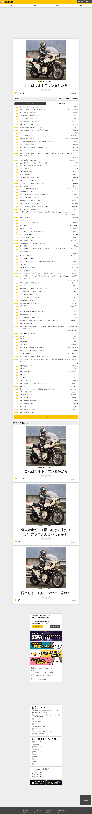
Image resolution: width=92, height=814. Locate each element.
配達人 (76, 246)
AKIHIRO (75, 234)
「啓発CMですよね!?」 (39, 733)
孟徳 (35, 751)
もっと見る (46, 417)
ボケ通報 (60, 98)
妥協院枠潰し (74, 231)
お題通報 (67, 98)
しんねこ (75, 270)
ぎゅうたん (75, 200)
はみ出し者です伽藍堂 (72, 138)
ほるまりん (75, 121)
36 (18, 541)
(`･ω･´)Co (75, 197)
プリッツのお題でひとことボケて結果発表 (42, 671)
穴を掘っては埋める (72, 330)
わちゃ (76, 209)
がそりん (75, 171)
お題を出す (57, 5)
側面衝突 (75, 253)
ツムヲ (76, 258)
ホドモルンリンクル (72, 386)
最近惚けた (75, 366)
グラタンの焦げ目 (38, 746)
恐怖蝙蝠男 (75, 397)
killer (76, 168)
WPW (35, 756)
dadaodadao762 (38, 742)
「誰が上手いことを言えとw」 (41, 712)
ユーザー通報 (75, 98)
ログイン (88, 1)
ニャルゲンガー (73, 344)
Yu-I (76, 363)
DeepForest (74, 255)
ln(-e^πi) (75, 309)
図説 (76, 133)
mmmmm (36, 759)
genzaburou (74, 147)
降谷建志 (75, 223)
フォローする (37, 775)
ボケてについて (61, 812)
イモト (76, 165)
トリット (75, 228)
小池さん (75, 186)
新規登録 (80, 1)
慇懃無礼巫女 (74, 409)
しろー (76, 406)
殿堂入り (25, 812)
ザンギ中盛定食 (73, 356)
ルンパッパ (75, 264)
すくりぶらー (74, 283)
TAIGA (76, 115)
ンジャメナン (74, 383)
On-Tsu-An (75, 203)
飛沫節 (76, 107)
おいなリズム (74, 394)
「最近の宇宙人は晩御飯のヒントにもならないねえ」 (47, 710)
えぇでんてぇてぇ (73, 135)
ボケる (34, 5)
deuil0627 (75, 206)
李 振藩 (76, 400)
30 (18, 600)
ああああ (75, 380)
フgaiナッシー (74, 389)
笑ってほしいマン (73, 180)
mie (77, 294)
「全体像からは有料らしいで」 (41, 726)
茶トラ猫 (75, 150)
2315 (76, 317)
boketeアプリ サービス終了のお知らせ (41, 668)
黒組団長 (75, 144)
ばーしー (75, 300)
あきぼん (75, 174)
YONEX (76, 163)
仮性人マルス (74, 320)
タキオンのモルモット (72, 215)
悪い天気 (75, 130)
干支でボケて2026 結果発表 (38, 678)
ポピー (76, 127)
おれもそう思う (73, 306)
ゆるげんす (75, 273)
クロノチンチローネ (72, 353)
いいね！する (38, 773)
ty (77, 412)
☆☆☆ (76, 291)
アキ (76, 369)
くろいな (75, 157)
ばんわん (75, 261)
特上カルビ (36, 744)
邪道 (76, 333)
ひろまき (75, 374)
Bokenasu (75, 267)
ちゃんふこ (75, 191)
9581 (35, 754)
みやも (76, 341)
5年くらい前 (74, 93)
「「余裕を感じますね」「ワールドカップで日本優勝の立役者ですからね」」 (47, 715)
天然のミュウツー (73, 347)
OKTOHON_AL (74, 225)
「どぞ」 (36, 723)
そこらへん (75, 297)
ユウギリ (75, 314)
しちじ (76, 311)
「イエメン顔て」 (38, 719)
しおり (76, 377)
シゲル (76, 323)
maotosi (75, 403)
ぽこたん (75, 285)
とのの (76, 336)
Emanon (75, 183)
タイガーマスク (73, 303)
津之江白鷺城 (74, 217)
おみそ (35, 764)
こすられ (75, 141)
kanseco (75, 177)
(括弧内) (75, 350)
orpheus (75, 112)
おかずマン (75, 392)
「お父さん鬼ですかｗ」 (40, 728)
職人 (81, 5)
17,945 (20, 92)
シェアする (16, 98)
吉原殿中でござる (73, 371)
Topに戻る (85, 800)
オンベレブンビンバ (72, 110)
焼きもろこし (74, 240)
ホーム (11, 5)
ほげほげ (75, 288)
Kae (77, 243)
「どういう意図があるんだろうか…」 (43, 731)
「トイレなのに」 (38, 721)
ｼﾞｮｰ (76, 220)
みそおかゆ (36, 749)
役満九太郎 (75, 194)
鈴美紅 (76, 118)
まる (35, 761)
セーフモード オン (37, 626)
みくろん (75, 339)
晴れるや (75, 237)
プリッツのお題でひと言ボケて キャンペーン (43, 675)
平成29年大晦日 (73, 160)
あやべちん (75, 124)
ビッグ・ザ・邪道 (73, 189)
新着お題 (48, 812)
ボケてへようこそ (55, 626)
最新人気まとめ (38, 812)
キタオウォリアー (73, 280)
